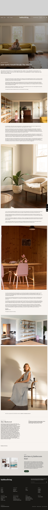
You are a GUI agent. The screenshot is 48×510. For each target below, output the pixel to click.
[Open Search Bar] (44, 17)
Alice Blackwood (5, 62)
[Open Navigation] (46, 17)
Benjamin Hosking (37, 421)
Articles (5, 17)
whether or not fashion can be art (25, 413)
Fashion (44, 421)
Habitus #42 (34, 422)
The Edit (11, 17)
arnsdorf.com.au (8, 309)
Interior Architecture (39, 422)
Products (8, 17)
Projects (2, 17)
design (41, 421)
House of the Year (35, 17)
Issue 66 (41, 17)
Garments (30, 422)
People (2, 62)
